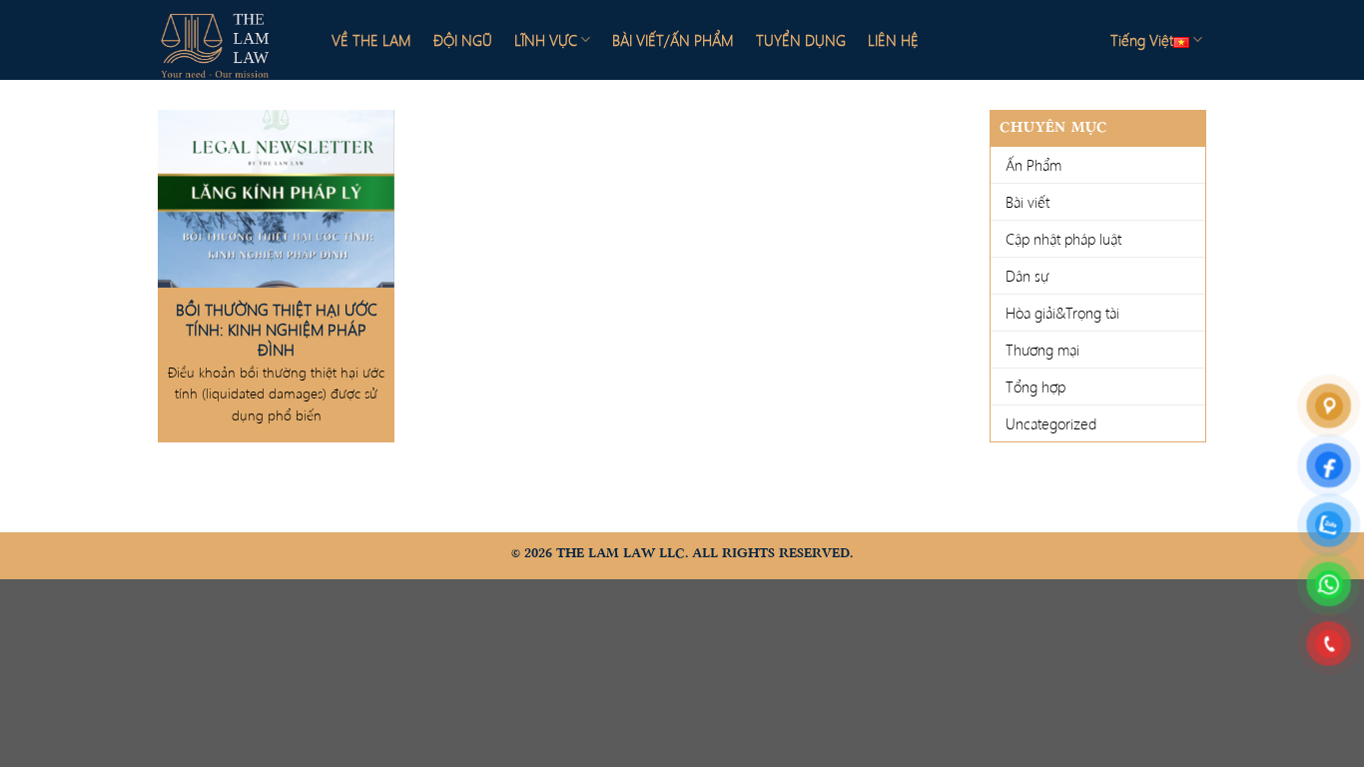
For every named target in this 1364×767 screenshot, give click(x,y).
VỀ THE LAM (371, 40)
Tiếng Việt (1141, 40)
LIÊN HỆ (893, 40)
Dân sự (1027, 276)
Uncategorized (1051, 423)
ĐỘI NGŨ (462, 40)
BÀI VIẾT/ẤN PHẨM (673, 40)
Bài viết (1027, 202)
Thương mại (1042, 350)
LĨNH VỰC (545, 40)
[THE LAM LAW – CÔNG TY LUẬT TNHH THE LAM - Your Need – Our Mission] (228, 40)
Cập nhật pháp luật (1063, 239)
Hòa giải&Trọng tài (1062, 313)
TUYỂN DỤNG (801, 40)
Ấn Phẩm (1033, 165)
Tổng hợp (1035, 386)
